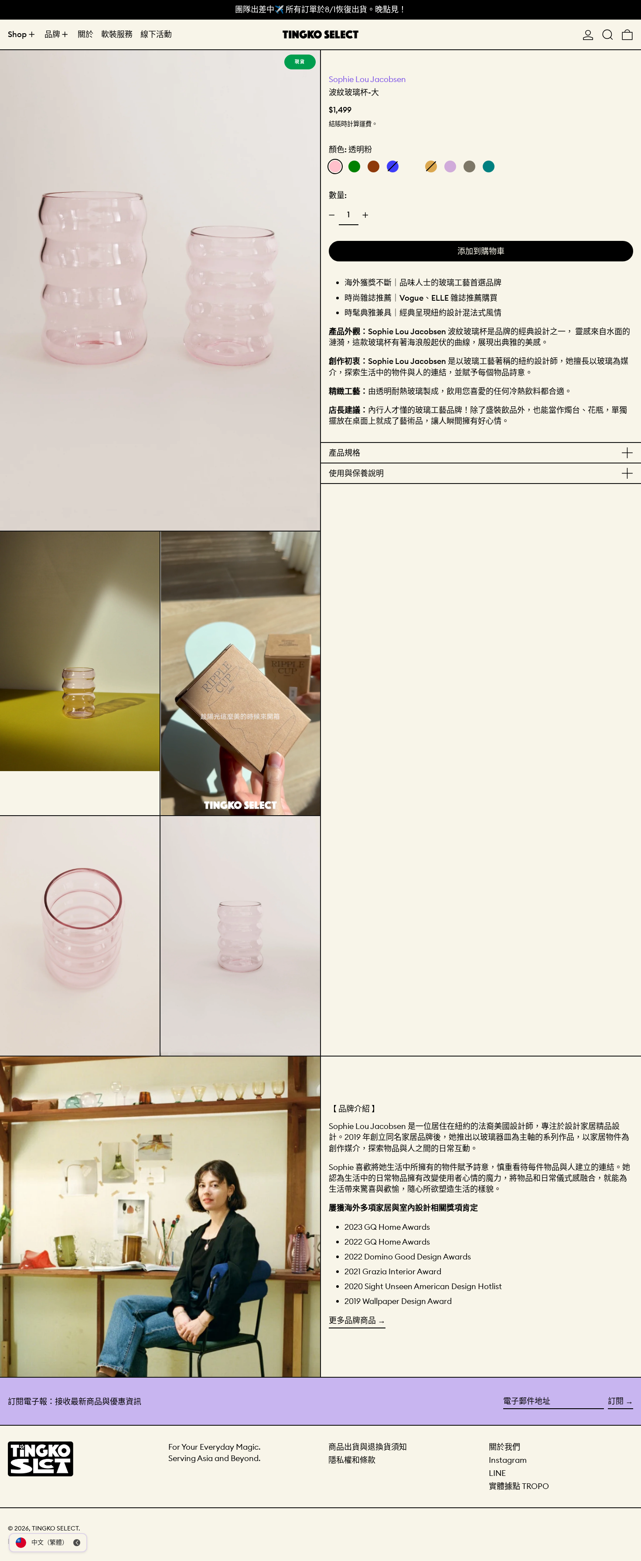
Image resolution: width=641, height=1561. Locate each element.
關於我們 (504, 1447)
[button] (608, 34)
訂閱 (616, 1401)
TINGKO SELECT (55, 1528)
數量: (338, 195)
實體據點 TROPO (519, 1486)
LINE (497, 1473)
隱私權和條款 (351, 1460)
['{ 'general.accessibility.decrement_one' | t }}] (332, 215)
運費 (365, 124)
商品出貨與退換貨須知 (367, 1447)
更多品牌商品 (352, 1320)
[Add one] (365, 215)
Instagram (508, 1460)
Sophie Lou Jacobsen (367, 79)
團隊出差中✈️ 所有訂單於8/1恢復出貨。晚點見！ (320, 9)
